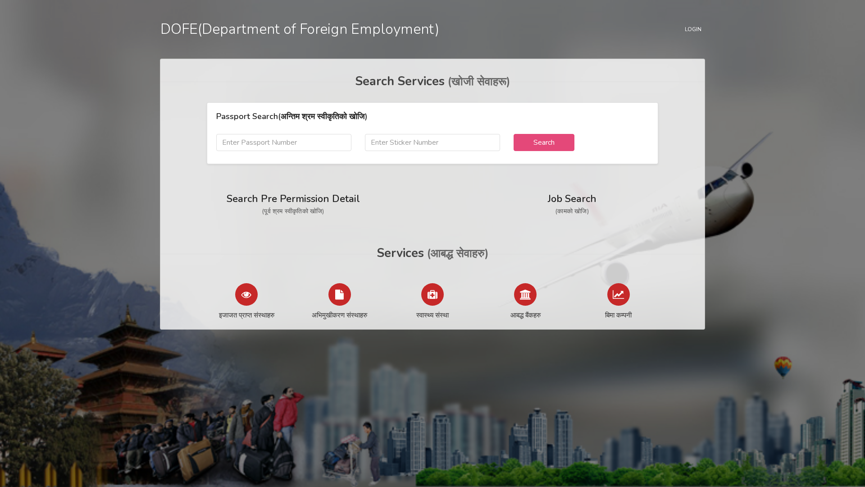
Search (544, 142)
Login (693, 29)
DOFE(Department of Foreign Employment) (299, 29)
